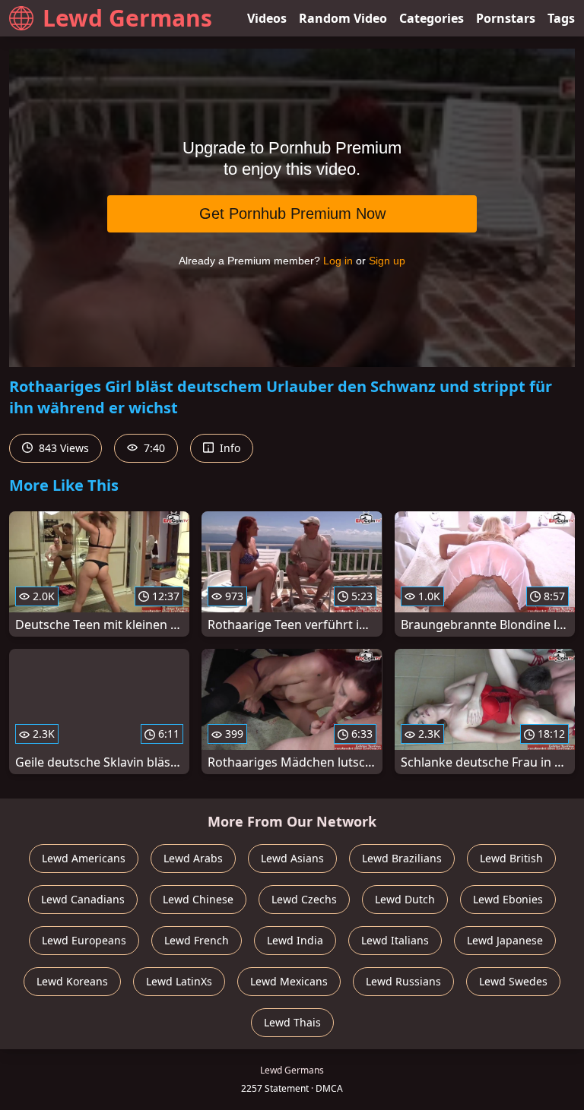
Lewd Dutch (405, 899)
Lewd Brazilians (402, 858)
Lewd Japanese (505, 940)
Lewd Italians (395, 940)
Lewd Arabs (193, 858)
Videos (267, 18)
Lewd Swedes (513, 981)
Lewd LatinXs (179, 981)
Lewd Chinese (198, 899)
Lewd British (511, 858)
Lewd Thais (292, 1022)
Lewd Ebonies (508, 899)
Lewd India (295, 940)
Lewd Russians (403, 981)
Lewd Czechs (304, 899)
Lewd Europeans (84, 940)
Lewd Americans (83, 858)
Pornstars (505, 18)
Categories (431, 18)
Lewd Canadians (83, 899)
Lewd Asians (292, 858)
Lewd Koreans (72, 981)
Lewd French (196, 940)
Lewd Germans (127, 17)
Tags (561, 18)
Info (228, 448)
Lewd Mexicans (289, 981)
